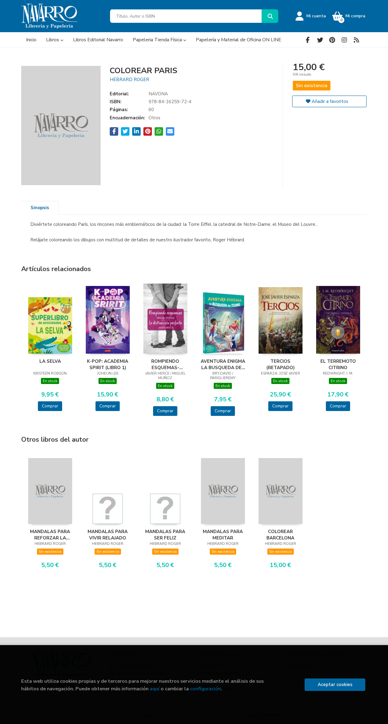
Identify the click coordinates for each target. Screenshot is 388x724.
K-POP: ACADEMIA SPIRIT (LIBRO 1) (107, 364)
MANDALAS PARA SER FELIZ (165, 535)
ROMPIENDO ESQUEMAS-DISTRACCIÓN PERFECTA (165, 364)
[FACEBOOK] (308, 40)
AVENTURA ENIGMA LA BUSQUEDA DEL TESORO (223, 364)
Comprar (50, 406)
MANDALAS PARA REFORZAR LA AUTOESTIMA (50, 535)
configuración (205, 688)
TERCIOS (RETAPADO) (280, 364)
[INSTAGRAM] (344, 40)
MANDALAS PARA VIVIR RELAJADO (108, 535)
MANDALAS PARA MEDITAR (223, 535)
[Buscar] (270, 16)
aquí (154, 688)
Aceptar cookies (335, 685)
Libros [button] (53, 39)
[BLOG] (356, 40)
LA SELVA (50, 361)
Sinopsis (40, 208)
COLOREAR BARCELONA (280, 535)
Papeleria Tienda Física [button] (158, 39)
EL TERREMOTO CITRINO (338, 364)
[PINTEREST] (332, 40)
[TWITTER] (320, 40)
